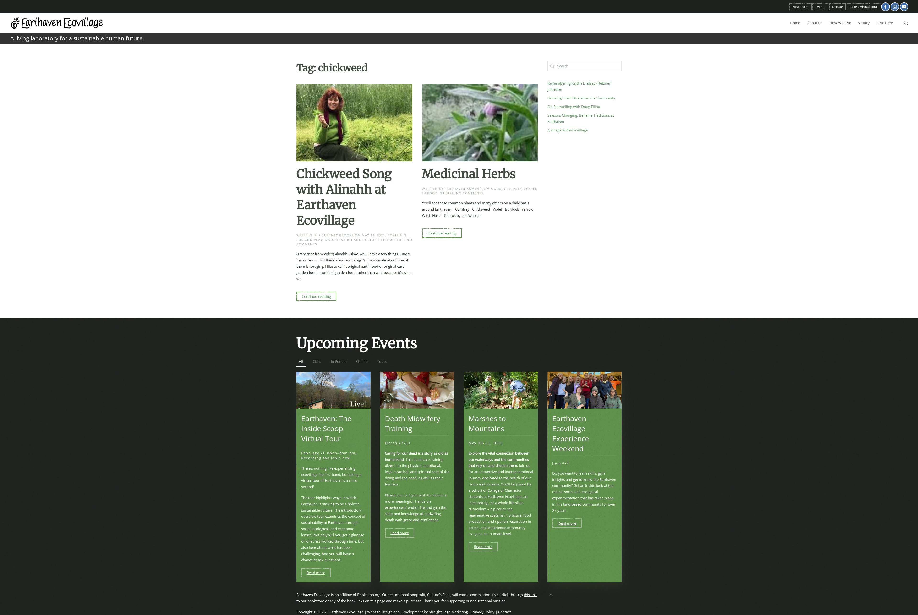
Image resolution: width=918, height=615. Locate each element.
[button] (906, 23)
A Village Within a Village (567, 130)
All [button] (301, 361)
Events (820, 7)
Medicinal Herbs (469, 173)
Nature (332, 240)
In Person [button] (339, 361)
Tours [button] (382, 361)
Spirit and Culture (360, 240)
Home (795, 22)
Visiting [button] (864, 22)
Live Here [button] (885, 22)
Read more (316, 572)
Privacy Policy (483, 612)
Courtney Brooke (336, 235)
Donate (837, 7)
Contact (504, 612)
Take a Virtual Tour (863, 7)
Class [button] (317, 361)
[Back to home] (57, 23)
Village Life (392, 240)
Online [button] (361, 361)
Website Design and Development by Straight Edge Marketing (417, 612)
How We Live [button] (840, 22)
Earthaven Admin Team (467, 188)
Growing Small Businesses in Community (581, 98)
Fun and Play (309, 240)
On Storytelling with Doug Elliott (573, 106)
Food (432, 193)
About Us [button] (814, 22)
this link (530, 594)
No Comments (470, 193)
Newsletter (800, 7)
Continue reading (316, 296)
